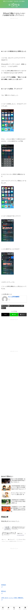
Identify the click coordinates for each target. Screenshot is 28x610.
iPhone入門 (5, 305)
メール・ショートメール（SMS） (17, 305)
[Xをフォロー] (9, 299)
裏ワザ (4, 307)
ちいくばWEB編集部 (13, 296)
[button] (22, 314)
